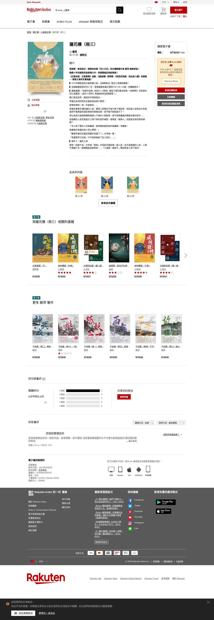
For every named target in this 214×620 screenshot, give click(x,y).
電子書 (31, 21)
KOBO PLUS (65, 21)
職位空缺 (66, 507)
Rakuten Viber (110, 578)
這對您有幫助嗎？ (171, 434)
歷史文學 (50, 117)
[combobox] (143, 422)
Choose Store (171, 81)
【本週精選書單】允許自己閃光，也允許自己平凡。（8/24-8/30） (108, 524)
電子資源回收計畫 (36, 514)
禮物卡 (176, 2)
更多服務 (165, 578)
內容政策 (179, 561)
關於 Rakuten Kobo (37, 502)
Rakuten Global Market (131, 578)
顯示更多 (131, 440)
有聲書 (46, 21)
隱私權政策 (168, 561)
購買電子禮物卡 (35, 522)
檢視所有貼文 (101, 542)
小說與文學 (39, 117)
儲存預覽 (35, 105)
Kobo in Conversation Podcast (42, 510)
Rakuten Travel (151, 578)
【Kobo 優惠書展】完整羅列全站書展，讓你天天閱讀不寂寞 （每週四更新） (108, 515)
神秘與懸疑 (41, 120)
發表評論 (124, 397)
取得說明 (32, 526)
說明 (185, 2)
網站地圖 (32, 530)
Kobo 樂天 (39, 10)
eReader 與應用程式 (91, 21)
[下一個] (185, 255)
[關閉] (208, 602)
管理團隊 (32, 506)
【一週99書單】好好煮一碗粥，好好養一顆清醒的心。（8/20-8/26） (109, 534)
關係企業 (66, 503)
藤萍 (74, 51)
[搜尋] (119, 10)
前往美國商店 (26, 613)
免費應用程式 (34, 518)
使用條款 (156, 561)
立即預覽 (36, 100)
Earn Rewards (34, 2)
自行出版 (66, 499)
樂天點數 (115, 21)
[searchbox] (88, 10)
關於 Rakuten (178, 578)
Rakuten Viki (95, 578)
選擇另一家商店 (47, 613)
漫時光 (83, 55)
